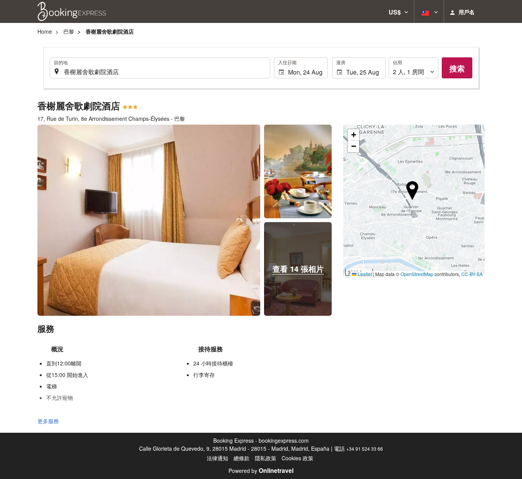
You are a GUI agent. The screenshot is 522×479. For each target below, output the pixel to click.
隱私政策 (265, 458)
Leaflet (364, 274)
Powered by (261, 470)
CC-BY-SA (472, 274)
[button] (398, 11)
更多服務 (48, 421)
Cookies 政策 (297, 458)
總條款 (241, 458)
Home (44, 31)
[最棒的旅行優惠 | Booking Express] (71, 11)
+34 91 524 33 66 (364, 448)
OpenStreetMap (416, 274)
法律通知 (217, 458)
